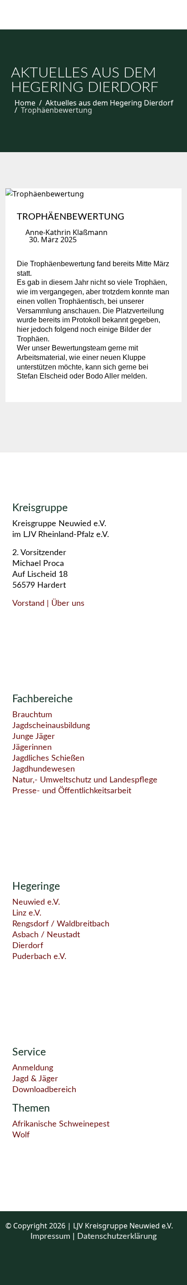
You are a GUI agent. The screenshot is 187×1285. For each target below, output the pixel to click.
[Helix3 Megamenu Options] (22, 14)
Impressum (51, 1236)
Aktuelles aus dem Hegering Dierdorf (109, 103)
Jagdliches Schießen (48, 758)
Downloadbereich (44, 1090)
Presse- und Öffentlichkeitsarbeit (71, 791)
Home (25, 103)
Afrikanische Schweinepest (60, 1124)
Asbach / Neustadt (46, 935)
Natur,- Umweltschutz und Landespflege (84, 780)
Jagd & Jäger (35, 1079)
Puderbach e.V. (39, 957)
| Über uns (64, 603)
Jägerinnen (32, 747)
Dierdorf (27, 946)
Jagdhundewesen (43, 769)
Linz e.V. (26, 913)
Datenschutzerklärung (117, 1236)
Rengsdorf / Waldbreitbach (60, 924)
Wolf (21, 1135)
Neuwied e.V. (36, 902)
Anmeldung (32, 1068)
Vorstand (28, 603)
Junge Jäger (33, 737)
